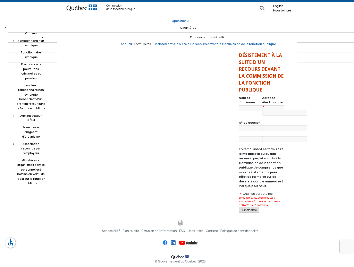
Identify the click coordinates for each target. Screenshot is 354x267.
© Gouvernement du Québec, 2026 (180, 261)
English (278, 6)
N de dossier (249, 122)
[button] (188, 27)
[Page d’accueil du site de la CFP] (81, 9)
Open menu (180, 21)
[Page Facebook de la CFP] (165, 242)
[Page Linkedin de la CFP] (172, 242)
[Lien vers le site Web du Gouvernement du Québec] (180, 256)
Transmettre (249, 210)
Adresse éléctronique (272, 102)
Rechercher (263, 8)
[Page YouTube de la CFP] (186, 242)
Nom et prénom (247, 100)
